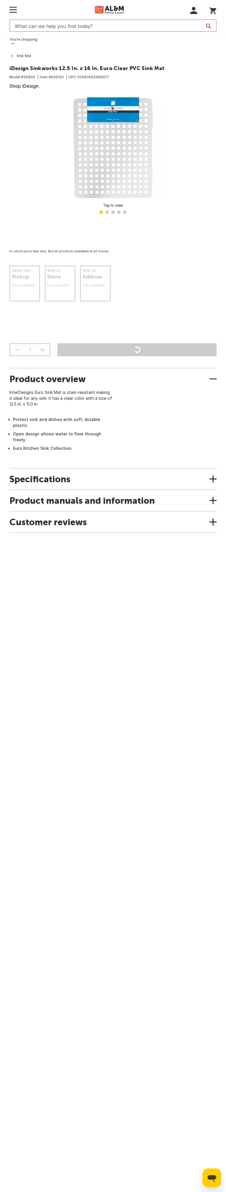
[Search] (208, 26)
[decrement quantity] (17, 350)
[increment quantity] (42, 350)
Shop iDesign (24, 86)
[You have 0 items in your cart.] (213, 9)
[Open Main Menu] (13, 10)
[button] (193, 10)
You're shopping (23, 39)
